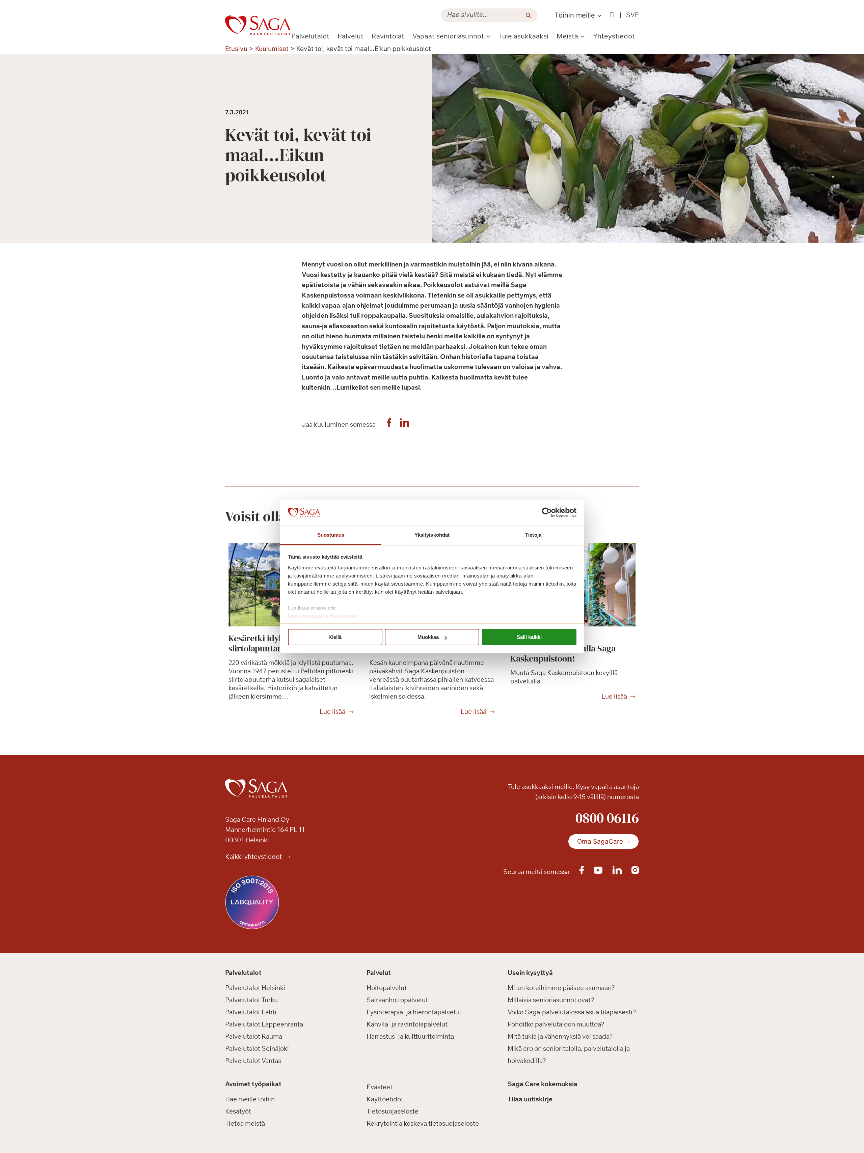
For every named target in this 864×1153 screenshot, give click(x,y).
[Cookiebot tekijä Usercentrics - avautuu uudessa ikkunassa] (546, 513)
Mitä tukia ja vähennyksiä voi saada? (560, 1036)
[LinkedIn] (404, 424)
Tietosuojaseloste (392, 1111)
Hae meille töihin (250, 1099)
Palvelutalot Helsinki (255, 988)
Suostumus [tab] (331, 535)
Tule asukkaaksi (523, 36)
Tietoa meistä (245, 1123)
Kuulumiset (272, 49)
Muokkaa (428, 637)
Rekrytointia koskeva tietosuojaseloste (423, 1123)
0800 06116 (607, 817)
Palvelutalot (310, 36)
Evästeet (380, 1087)
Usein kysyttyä (530, 972)
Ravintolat (388, 36)
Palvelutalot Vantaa (253, 1061)
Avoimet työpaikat (253, 1084)
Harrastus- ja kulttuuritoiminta (410, 1036)
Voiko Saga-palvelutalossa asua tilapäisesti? (572, 1012)
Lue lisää (332, 711)
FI (612, 15)
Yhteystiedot (614, 36)
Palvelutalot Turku (251, 1000)
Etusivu (236, 49)
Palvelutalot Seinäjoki (257, 1048)
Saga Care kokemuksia (542, 1084)
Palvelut (350, 36)
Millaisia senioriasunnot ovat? (551, 1000)
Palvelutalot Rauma (253, 1036)
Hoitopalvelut (387, 988)
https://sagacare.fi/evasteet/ (322, 616)
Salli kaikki (529, 637)
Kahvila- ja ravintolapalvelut (407, 1024)
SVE (632, 15)
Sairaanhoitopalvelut (397, 1000)
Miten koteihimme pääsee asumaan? (561, 988)
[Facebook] (389, 424)
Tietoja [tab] (533, 535)
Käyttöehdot (385, 1099)
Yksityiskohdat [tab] (432, 535)
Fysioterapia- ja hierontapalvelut (414, 1012)
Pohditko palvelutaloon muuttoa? (556, 1024)
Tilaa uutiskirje (530, 1099)
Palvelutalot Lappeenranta (264, 1024)
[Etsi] (528, 15)
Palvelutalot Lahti (250, 1012)
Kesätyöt (238, 1111)
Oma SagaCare (600, 841)
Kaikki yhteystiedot (254, 856)
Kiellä (335, 637)
